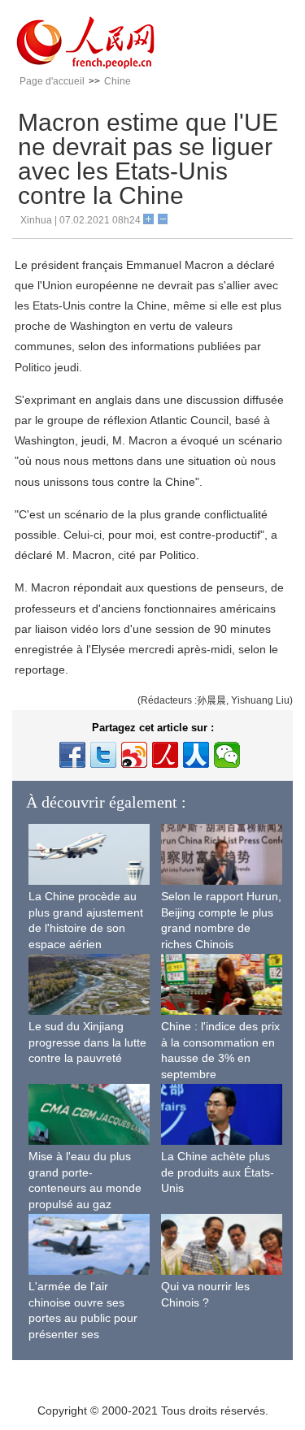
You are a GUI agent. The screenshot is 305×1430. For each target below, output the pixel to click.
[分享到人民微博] (165, 755)
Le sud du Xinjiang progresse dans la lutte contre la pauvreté (87, 1042)
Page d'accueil (52, 81)
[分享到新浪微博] (134, 755)
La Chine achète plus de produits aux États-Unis (217, 1172)
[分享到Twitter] (103, 755)
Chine (117, 81)
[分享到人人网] (196, 755)
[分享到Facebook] (72, 755)
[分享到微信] (227, 755)
